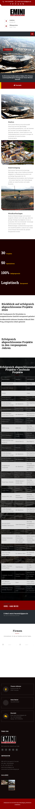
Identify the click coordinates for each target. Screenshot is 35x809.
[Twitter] (13, 4)
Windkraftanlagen (15, 213)
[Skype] (23, 4)
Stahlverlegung (14, 168)
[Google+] (16, 4)
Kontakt (18, 85)
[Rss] (20, 4)
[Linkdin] (18, 4)
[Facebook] (10, 4)
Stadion (11, 122)
